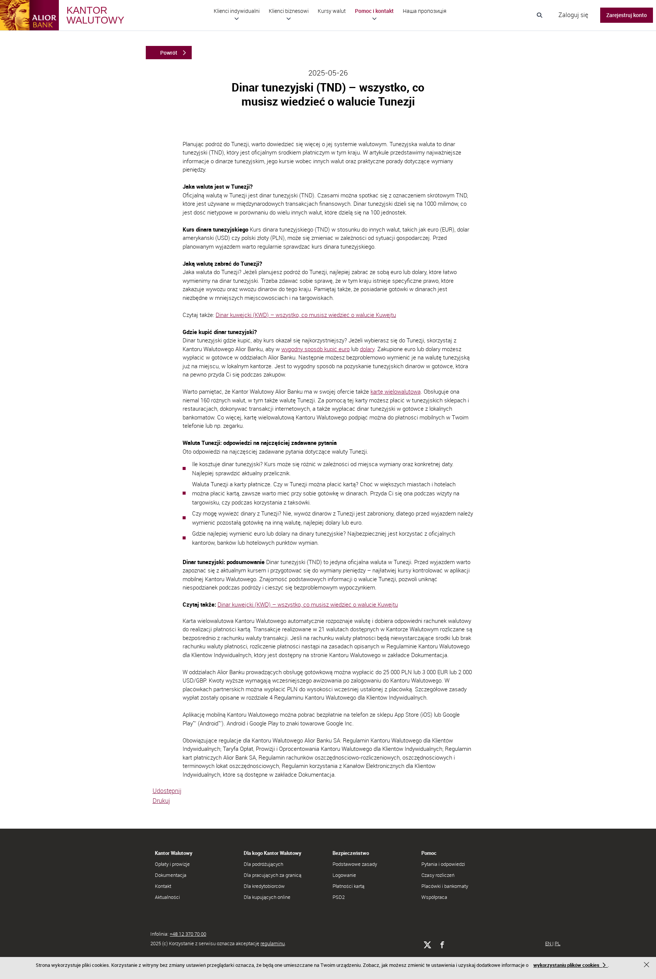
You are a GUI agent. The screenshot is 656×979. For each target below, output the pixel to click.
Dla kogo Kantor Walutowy (272, 853)
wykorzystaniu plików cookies (566, 965)
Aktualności (167, 897)
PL (557, 943)
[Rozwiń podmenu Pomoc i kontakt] (374, 18)
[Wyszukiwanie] (539, 15)
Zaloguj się (573, 15)
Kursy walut (332, 10)
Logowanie (344, 875)
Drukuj (161, 800)
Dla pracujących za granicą (272, 875)
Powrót (168, 52)
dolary (367, 349)
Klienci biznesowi (289, 10)
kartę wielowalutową (396, 391)
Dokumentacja (170, 875)
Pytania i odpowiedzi (443, 864)
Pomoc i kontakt (374, 10)
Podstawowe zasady (355, 864)
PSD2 (339, 897)
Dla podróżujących (263, 864)
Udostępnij (167, 791)
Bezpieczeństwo (351, 853)
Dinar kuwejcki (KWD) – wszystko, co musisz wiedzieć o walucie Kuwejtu (306, 314)
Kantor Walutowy (173, 853)
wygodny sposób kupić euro (315, 349)
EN (548, 943)
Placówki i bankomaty (444, 886)
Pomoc (429, 853)
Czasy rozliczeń (437, 875)
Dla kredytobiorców (264, 886)
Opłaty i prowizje (172, 864)
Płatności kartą (348, 886)
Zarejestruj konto (626, 15)
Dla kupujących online (267, 897)
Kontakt (163, 886)
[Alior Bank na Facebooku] (442, 945)
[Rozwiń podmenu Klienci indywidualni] (237, 18)
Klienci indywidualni (237, 10)
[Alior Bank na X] (427, 945)
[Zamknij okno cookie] (647, 965)
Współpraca (434, 897)
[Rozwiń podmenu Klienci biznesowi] (289, 18)
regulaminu (272, 943)
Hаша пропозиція (424, 10)
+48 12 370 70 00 (188, 933)
